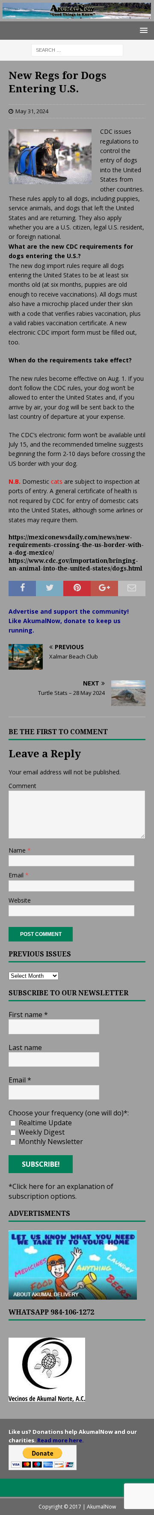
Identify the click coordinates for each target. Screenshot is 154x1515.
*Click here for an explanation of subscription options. (61, 1191)
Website (20, 900)
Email (17, 875)
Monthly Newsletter (50, 1141)
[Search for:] (77, 49)
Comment (22, 786)
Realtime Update (44, 1122)
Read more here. (60, 1440)
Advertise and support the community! (69, 611)
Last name (25, 1047)
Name (18, 850)
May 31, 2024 (31, 111)
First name (28, 1014)
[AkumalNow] (77, 16)
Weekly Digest (41, 1132)
